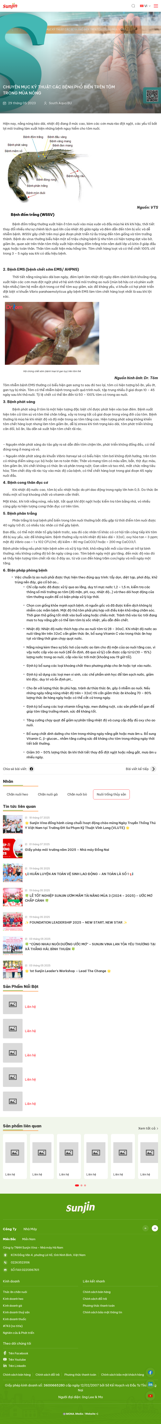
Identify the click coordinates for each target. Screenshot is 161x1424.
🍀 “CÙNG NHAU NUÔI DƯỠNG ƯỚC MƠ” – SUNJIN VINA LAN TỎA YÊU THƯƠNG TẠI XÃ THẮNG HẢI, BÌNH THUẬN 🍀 (90, 946)
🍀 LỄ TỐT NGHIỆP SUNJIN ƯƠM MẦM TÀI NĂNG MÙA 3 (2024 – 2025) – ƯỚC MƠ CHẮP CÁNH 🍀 (88, 898)
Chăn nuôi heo (17, 794)
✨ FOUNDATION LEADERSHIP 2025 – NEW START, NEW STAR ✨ (76, 922)
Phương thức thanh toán (99, 1305)
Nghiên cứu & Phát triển (18, 1333)
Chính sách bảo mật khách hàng (122, 1374)
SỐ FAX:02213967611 (25, 1269)
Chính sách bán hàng (97, 1292)
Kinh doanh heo (13, 1299)
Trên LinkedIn (17, 1366)
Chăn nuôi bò (77, 794)
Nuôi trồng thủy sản (111, 794)
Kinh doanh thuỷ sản (16, 1312)
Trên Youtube (17, 1359)
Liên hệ (30, 1007)
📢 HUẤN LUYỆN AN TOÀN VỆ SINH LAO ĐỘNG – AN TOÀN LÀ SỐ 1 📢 (79, 874)
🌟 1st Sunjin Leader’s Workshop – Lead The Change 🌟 (68, 971)
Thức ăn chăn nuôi (15, 1292)
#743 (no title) (13, 1326)
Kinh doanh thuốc (14, 1319)
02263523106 (20, 1262)
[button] (77, 1185)
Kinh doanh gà (12, 1305)
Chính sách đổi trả (95, 1299)
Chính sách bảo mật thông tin (102, 1312)
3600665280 (54, 1385)
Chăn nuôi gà (48, 794)
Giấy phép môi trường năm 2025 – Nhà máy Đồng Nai (67, 850)
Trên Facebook (18, 1353)
